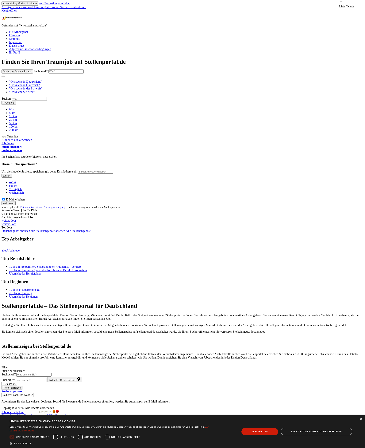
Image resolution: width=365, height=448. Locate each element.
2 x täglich (15, 189)
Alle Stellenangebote (78, 230)
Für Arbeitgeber (18, 32)
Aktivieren (8, 203)
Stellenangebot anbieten (16, 230)
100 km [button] (13, 126)
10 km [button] (13, 116)
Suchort (6, 98)
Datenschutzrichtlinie (31, 207)
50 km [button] (13, 123)
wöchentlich (16, 192)
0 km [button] (12, 109)
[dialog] (182, 431)
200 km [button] (13, 130)
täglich (6, 175)
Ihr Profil (14, 52)
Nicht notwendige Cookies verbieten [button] (316, 431)
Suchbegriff (41, 71)
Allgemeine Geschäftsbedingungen (30, 49)
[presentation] (29, 7)
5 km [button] (12, 112)
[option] (186, 81)
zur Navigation (48, 3)
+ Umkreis (8, 102)
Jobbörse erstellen (13, 412)
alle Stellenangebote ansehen (48, 230)
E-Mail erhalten (15, 199)
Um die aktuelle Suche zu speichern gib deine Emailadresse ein (39, 171)
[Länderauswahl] (3, 76)
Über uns (14, 35)
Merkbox (14, 38)
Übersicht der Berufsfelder (25, 273)
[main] (182, 230)
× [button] (360, 419)
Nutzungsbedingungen (55, 207)
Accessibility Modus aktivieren (20, 3)
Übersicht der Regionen (23, 296)
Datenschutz (16, 45)
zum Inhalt (64, 3)
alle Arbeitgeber (11, 250)
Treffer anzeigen (12, 387)
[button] (26, 81)
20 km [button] (13, 119)
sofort (12, 182)
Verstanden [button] (260, 431)
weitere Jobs (9, 220)
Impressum (15, 42)
